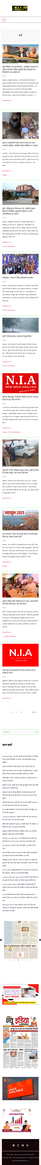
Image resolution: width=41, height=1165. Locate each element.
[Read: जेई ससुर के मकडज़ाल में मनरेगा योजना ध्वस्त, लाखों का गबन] (20, 655)
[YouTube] (18, 1145)
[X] (27, 1145)
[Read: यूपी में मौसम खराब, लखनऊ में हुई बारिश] (20, 325)
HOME (4, 175)
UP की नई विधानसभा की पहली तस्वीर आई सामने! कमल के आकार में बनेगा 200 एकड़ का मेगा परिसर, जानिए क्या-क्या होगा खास (19, 897)
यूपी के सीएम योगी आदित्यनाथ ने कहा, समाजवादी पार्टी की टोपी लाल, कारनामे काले (20, 602)
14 (21, 712)
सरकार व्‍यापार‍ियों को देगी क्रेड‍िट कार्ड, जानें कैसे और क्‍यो (18, 766)
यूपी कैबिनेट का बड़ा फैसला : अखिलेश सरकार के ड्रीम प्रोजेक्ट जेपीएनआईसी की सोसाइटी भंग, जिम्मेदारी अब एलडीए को (20, 69)
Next (35, 712)
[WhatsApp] (13, 1145)
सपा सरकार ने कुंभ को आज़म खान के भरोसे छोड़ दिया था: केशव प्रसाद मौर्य (19, 535)
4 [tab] (18, 960)
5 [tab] (22, 960)
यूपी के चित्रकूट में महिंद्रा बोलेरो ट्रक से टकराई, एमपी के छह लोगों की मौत (20, 398)
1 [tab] (8, 960)
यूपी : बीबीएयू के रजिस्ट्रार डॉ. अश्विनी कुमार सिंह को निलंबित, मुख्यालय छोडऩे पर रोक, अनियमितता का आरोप (18, 211)
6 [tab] (25, 960)
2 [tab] (11, 960)
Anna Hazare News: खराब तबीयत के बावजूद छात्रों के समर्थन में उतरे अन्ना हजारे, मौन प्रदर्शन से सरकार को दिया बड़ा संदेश (19, 887)
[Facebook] (23, 1145)
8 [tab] (32, 960)
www (14, 1157)
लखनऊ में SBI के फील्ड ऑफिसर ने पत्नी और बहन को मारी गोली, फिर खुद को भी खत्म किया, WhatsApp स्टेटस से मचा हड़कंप (19, 795)
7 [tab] (28, 960)
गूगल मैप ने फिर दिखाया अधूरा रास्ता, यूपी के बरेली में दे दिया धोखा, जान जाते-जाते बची (20, 471)
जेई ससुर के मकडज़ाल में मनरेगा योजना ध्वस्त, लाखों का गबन (19, 671)
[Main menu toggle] (4, 20)
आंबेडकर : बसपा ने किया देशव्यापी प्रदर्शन (17, 277)
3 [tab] (15, 960)
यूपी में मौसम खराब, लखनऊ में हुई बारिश (16, 336)
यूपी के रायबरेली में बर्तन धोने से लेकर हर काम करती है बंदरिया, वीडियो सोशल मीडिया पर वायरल (20, 144)
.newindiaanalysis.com (21, 1157)
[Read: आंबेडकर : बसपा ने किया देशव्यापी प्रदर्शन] (20, 264)
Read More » (7, 100)
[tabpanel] (20, 940)
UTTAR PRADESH (8, 246)
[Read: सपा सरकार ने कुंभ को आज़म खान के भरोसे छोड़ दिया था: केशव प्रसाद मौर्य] (20, 520)
